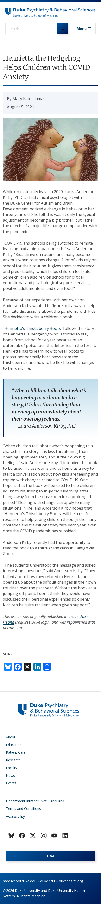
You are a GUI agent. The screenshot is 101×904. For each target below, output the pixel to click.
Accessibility (15, 816)
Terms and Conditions (23, 808)
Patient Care (15, 752)
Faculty (11, 767)
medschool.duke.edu (19, 881)
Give (50, 856)
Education (14, 744)
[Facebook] (22, 835)
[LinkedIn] (65, 835)
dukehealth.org (71, 881)
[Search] (62, 28)
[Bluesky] (11, 835)
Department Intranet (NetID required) (35, 801)
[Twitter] (32, 835)
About (10, 737)
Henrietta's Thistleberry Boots (32, 328)
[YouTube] (54, 835)
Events (11, 783)
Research (13, 760)
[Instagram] (43, 835)
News (10, 775)
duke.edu (47, 881)
